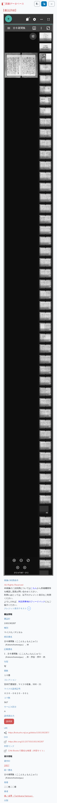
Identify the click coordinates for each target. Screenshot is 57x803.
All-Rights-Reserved (13, 584)
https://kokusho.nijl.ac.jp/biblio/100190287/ (28, 732)
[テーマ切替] (37, 4)
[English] (44, 3)
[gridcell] (12, 4)
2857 (6, 765)
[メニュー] (52, 4)
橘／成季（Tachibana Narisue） (19, 795)
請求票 (9, 721)
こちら (34, 588)
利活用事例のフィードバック (31, 601)
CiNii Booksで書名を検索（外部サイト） (27, 750)
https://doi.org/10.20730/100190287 (26, 741)
